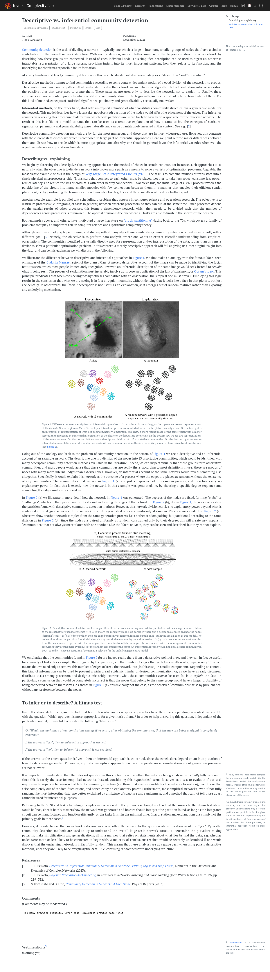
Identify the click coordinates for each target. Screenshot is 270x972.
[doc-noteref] (221, 775)
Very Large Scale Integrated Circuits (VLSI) (116, 174)
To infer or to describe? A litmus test (246, 26)
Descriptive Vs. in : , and (111, 866)
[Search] (261, 5)
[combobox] (261, 5)
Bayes (88, 28)
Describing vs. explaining (242, 20)
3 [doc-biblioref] (46, 237)
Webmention (236, 942)
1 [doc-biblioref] (243, 49)
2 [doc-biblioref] (189, 126)
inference (75, 28)
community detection (36, 28)
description (59, 28)
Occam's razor (204, 271)
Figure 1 (138, 258)
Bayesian (72, 875)
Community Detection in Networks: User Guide (98, 884)
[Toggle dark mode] (255, 5)
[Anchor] (73, 159)
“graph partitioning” (138, 220)
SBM (98, 28)
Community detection (37, 50)
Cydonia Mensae (58, 262)
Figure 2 (51, 446)
